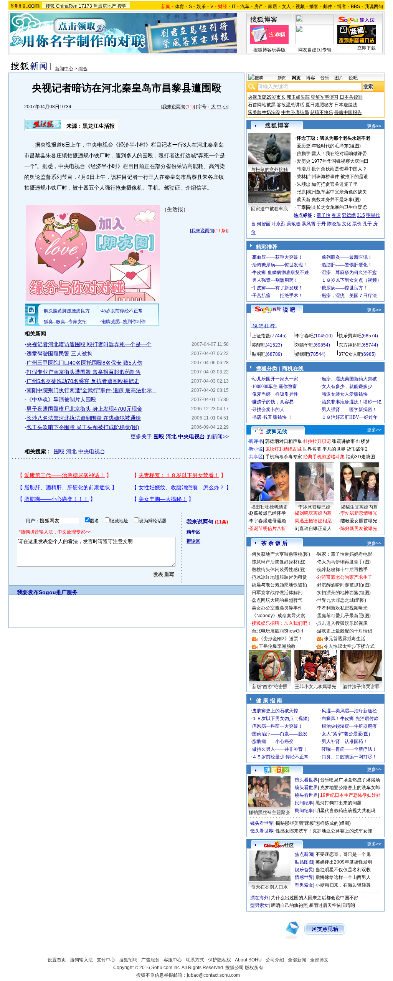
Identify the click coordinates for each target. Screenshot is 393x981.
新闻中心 (64, 68)
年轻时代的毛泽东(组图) (336, 146)
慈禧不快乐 (321, 112)
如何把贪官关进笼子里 (335, 184)
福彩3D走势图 (360, 456)
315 (361, 215)
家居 (272, 6)
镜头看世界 (306, 780)
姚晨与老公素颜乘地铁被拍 (279, 585)
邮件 (327, 6)
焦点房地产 (104, 6)
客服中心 (172, 960)
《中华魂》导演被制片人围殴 (61, 399)
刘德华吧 (304, 345)
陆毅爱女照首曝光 (358, 521)
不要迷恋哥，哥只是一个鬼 (343, 854)
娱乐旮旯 (304, 869)
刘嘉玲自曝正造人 (313, 528)
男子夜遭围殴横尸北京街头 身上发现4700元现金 (84, 409)
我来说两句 (173, 106)
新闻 (282, 78)
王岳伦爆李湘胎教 (277, 646)
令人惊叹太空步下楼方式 (349, 646)
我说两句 (374, 6)
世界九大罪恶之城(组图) (341, 600)
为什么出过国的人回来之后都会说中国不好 (314, 897)
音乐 (324, 78)
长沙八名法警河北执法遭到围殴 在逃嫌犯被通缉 (83, 418)
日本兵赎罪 (351, 97)
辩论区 (193, 541)
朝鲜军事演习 (325, 97)
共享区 (256, 456)
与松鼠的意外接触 (269, 169)
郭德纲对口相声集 (283, 441)
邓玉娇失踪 (298, 97)
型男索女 (304, 885)
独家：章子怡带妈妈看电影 (344, 554)
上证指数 (261, 336)
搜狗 (122, 6)
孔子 (367, 223)
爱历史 (303, 146)
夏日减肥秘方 (319, 104)
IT (234, 6)
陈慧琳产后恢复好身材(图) (278, 562)
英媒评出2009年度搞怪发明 (343, 862)
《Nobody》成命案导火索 (278, 615)
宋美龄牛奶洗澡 (264, 112)
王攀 (301, 207)
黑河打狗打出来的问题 (338, 803)
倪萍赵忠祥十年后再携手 (342, 569)
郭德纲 (349, 215)
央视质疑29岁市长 (267, 97)
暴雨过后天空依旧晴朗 (332, 905)
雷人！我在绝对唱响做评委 (339, 153)
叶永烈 (279, 223)
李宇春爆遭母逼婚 (267, 521)
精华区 (193, 532)
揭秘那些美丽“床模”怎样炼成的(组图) (313, 823)
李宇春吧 (304, 336)
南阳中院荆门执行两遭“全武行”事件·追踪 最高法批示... (91, 390)
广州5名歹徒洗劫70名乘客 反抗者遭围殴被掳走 (82, 381)
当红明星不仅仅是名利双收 (343, 869)
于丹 (321, 223)
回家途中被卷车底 (269, 208)
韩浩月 (303, 169)
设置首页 (57, 960)
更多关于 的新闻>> (179, 436)
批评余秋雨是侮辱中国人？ (339, 169)
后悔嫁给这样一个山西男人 (343, 877)
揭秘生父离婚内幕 (359, 507)
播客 (314, 6)
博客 (341, 6)
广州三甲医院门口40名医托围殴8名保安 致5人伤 (84, 363)
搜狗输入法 (81, 960)
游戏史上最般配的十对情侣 (344, 631)
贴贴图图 (304, 862)
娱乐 (201, 6)
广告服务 (150, 960)
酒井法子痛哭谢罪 (361, 686)
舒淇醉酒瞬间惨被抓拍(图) (344, 585)
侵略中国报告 (348, 112)
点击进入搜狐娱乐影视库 (342, 623)
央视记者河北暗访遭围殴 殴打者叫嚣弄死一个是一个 (89, 344)
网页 (296, 78)
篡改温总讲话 (290, 104)
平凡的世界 (333, 449)
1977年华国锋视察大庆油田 (340, 161)
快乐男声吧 (350, 336)
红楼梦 (363, 441)
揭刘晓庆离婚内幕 (313, 513)
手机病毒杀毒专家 (283, 456)
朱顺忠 (303, 184)
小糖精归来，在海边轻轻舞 (343, 885)
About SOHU (248, 960)
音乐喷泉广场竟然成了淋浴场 (350, 780)
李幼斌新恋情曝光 (358, 513)
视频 (300, 6)
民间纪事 (304, 803)
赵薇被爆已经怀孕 (267, 513)
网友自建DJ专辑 (315, 50)
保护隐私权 (219, 960)
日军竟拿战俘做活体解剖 (277, 592)
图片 (338, 78)
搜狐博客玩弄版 (269, 50)
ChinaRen (67, 6)
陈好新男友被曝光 (358, 528)
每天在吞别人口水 (269, 887)
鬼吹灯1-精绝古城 (283, 449)
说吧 (353, 78)
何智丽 (264, 223)
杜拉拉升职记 (317, 441)
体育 (179, 6)
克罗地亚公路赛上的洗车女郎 (350, 787)
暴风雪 (308, 223)
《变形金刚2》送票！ (281, 638)
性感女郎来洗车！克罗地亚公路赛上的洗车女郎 (324, 831)
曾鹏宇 (303, 153)
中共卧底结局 (295, 112)
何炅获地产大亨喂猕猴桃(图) (281, 554)
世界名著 (312, 449)
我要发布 (28, 592)
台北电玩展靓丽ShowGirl (277, 631)
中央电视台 (91, 451)
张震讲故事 (343, 441)
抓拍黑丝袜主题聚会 (269, 812)
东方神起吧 (350, 345)
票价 (357, 223)
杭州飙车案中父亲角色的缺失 (337, 192)
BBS (355, 6)
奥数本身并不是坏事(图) (336, 199)
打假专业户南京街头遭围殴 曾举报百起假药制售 (83, 372)
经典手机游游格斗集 (324, 456)
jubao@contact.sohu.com (213, 975)
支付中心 (106, 960)
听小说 (256, 449)
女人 (286, 6)
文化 (346, 223)
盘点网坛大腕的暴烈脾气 (277, 600)
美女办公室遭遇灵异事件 (277, 608)
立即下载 (366, 48)
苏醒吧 (259, 345)
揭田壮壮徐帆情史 (269, 507)
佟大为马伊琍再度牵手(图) (344, 562)
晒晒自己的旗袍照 (289, 905)
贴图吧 (259, 354)
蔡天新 (303, 199)
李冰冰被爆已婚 (314, 507)
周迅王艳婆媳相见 (313, 521)
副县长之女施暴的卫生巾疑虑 (337, 207)
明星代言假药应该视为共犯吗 (345, 810)
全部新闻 (297, 960)
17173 (85, 6)
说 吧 (289, 310)
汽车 (244, 6)
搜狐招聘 (128, 960)
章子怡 (323, 215)
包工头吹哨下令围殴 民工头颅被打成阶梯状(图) (82, 427)
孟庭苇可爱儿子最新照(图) (344, 615)
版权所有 (254, 967)
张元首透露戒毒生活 (344, 638)
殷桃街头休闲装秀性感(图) (278, 569)
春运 (336, 215)
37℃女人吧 (350, 354)
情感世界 (304, 877)
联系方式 (195, 960)
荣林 (301, 176)
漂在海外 (259, 897)
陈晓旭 (334, 223)
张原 (301, 192)
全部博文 (319, 960)
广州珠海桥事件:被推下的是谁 (337, 176)
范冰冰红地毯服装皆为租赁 (279, 577)
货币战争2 (357, 449)
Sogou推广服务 (58, 592)
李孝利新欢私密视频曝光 (342, 608)
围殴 (59, 451)
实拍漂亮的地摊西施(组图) (344, 592)
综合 (83, 68)
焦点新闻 (304, 854)
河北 (71, 451)
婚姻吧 (302, 354)
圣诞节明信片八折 (267, 528)
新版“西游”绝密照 (269, 686)
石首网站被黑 (262, 104)
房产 (258, 6)
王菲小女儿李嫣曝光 (315, 686)
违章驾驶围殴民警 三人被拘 (59, 353)
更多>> (374, 126)
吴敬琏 (294, 223)
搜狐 (50, 6)
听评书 (256, 441)
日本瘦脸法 (345, 104)
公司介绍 (275, 960)
